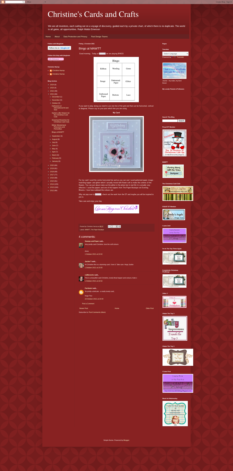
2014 (52, 184)
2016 (52, 178)
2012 (52, 190)
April (54, 152)
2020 (52, 165)
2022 (52, 91)
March (54, 155)
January (55, 161)
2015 (52, 181)
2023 (52, 88)
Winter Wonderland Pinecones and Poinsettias (59, 127)
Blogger (126, 440)
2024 (52, 85)
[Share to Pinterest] (119, 226)
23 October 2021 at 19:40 (94, 299)
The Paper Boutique (97, 229)
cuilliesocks (89, 275)
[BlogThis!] (111, 226)
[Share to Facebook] (117, 226)
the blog (98, 194)
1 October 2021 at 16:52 (93, 281)
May (54, 149)
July (53, 142)
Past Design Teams (99, 36)
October (55, 103)
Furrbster (88, 288)
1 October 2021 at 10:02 (93, 254)
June (54, 145)
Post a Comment (88, 304)
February (55, 158)
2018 (52, 172)
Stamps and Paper (92, 241)
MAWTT (102, 54)
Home (48, 36)
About (57, 36)
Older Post (150, 308)
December (56, 97)
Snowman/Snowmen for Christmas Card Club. (61, 121)
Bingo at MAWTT (58, 132)
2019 (52, 168)
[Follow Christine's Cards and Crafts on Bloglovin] (59, 49)
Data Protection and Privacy (75, 36)
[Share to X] (114, 226)
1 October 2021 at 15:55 (93, 268)
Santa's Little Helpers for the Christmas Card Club (61, 115)
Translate (180, 57)
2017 (52, 175)
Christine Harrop (58, 70)
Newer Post (83, 308)
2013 (52, 187)
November (56, 100)
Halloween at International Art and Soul (60, 108)
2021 (52, 94)
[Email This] (109, 226)
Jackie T (88, 261)
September (56, 136)
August (55, 139)
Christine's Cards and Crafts (93, 13)
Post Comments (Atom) (97, 312)
